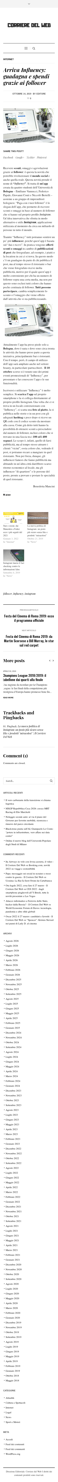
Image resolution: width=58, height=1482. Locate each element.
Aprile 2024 (12, 1071)
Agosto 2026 (12, 940)
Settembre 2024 (13, 1047)
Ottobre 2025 (12, 989)
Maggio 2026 (12, 955)
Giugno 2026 (12, 950)
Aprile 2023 (12, 1129)
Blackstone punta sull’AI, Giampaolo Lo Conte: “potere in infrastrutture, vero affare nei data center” (29, 832)
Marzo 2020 (12, 1308)
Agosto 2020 (12, 1283)
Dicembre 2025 (13, 979)
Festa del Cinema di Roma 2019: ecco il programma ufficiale (29, 618)
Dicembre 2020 (13, 1264)
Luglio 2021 (12, 1230)
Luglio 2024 (12, 1056)
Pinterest (42, 157)
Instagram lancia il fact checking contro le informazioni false (13, 566)
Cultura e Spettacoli (15, 1402)
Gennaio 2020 (13, 1317)
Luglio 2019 (12, 1346)
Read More (9, 698)
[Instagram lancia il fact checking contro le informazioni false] (13, 555)
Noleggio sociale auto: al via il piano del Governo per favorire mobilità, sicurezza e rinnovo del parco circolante (27, 820)
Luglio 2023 (12, 1114)
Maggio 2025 (12, 1013)
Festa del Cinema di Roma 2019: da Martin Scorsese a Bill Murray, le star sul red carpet (29, 641)
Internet (8, 59)
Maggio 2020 (12, 1298)
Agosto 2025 (12, 998)
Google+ (19, 157)
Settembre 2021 (13, 1221)
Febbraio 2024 (13, 1080)
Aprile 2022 (12, 1187)
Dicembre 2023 (13, 1090)
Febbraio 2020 (13, 1312)
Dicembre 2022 (13, 1148)
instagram (30, 593)
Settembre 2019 (13, 1337)
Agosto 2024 (12, 1051)
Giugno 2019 (12, 1351)
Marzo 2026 (12, 965)
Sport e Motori (13, 1422)
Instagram (45, 214)
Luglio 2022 (12, 1172)
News (8, 1417)
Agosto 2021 (12, 1225)
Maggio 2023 (12, 1124)
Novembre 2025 (14, 984)
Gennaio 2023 (13, 1143)
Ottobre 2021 (12, 1216)
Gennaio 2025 (13, 1027)
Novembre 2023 (14, 1095)
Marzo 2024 (12, 1076)
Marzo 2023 (12, 1134)
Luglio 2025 (12, 1003)
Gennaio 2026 (13, 974)
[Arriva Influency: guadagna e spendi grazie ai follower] (29, 125)
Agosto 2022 (12, 1167)
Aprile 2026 (12, 960)
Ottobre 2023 (12, 1100)
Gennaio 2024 (13, 1085)
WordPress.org (13, 1453)
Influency (20, 183)
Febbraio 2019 (13, 1366)
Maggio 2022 (12, 1182)
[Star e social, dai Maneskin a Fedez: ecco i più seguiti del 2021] (13, 518)
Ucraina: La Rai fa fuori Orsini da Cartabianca (29, 880)
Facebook (8, 157)
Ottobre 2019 (12, 1332)
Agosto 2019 (12, 1341)
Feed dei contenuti (15, 1444)
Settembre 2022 (13, 1163)
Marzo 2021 (12, 1250)
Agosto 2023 (12, 1109)
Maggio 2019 (12, 1356)
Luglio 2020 (12, 1288)
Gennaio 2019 (13, 1370)
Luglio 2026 (12, 945)
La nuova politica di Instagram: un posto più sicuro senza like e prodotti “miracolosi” (37, 530)
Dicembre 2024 (13, 1032)
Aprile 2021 (12, 1245)
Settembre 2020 (13, 1279)
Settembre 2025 (13, 994)
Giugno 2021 (12, 1235)
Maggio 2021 (12, 1240)
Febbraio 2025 (13, 1023)
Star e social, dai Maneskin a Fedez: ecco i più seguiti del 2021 (12, 530)
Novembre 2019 (14, 1327)
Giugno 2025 (12, 1008)
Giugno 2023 (12, 1119)
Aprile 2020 (12, 1303)
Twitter (30, 157)
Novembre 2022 (14, 1153)
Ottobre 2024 (12, 1042)
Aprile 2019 (12, 1361)
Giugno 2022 (12, 1177)
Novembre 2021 (14, 1211)
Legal (8, 1412)
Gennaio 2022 (13, 1201)
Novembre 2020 (14, 1269)
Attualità (10, 1397)
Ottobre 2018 (12, 1375)
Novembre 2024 (14, 1037)
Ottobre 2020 (12, 1274)
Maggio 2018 (12, 1380)
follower (7, 593)
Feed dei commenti (15, 1449)
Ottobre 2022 (12, 1158)
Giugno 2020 (12, 1293)
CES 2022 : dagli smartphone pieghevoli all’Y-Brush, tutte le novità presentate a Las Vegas (27, 892)
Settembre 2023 (13, 1105)
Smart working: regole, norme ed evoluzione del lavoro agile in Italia (27, 677)
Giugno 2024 (12, 1061)
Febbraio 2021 (13, 1254)
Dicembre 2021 (13, 1206)
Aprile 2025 (12, 1018)
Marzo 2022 (12, 1192)
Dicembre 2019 (13, 1322)
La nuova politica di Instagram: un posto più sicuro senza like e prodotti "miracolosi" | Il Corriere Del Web (24, 731)
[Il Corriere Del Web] (29, 25)
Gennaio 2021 (13, 1259)
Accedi (9, 1439)
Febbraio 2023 (13, 1138)
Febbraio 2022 (13, 1196)
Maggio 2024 (12, 1066)
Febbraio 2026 (13, 969)
